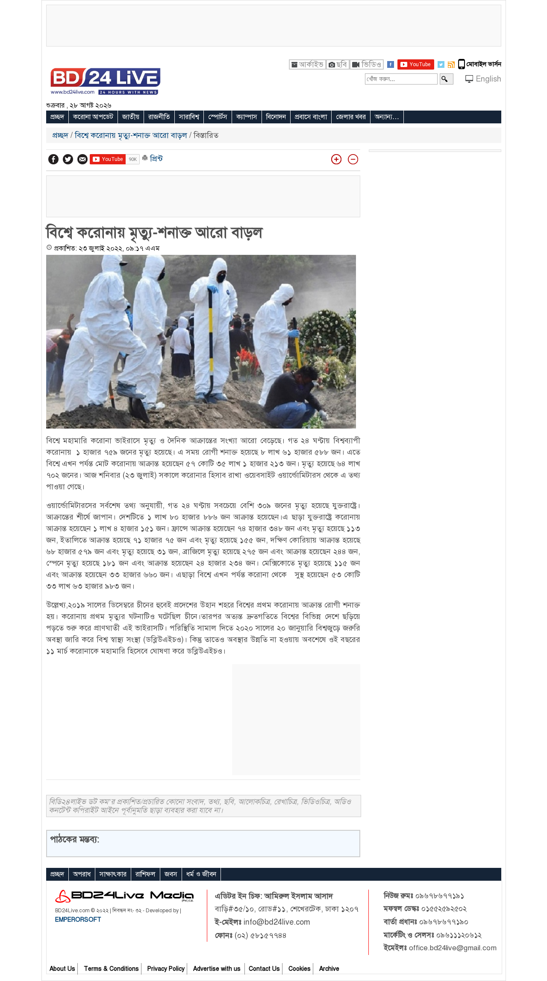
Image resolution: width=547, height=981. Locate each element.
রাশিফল (145, 874)
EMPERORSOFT (78, 919)
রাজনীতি (159, 117)
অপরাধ (82, 874)
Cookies (299, 968)
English (488, 79)
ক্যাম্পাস (246, 117)
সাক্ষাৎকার (113, 874)
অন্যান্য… (387, 117)
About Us (62, 968)
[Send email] (82, 159)
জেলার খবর (351, 117)
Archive (329, 968)
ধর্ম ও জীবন (201, 874)
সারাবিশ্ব (189, 117)
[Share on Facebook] (53, 159)
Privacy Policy (166, 968)
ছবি (341, 64)
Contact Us (264, 968)
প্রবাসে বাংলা (311, 117)
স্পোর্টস (217, 117)
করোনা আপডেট (93, 117)
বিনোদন (276, 117)
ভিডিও (371, 64)
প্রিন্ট (155, 159)
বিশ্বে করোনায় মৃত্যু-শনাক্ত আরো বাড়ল (131, 135)
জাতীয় (130, 117)
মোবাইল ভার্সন (484, 64)
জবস (171, 874)
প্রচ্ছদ (57, 117)
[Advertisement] (273, 24)
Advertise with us (217, 968)
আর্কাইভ (311, 64)
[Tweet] (68, 159)
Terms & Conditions (111, 968)
